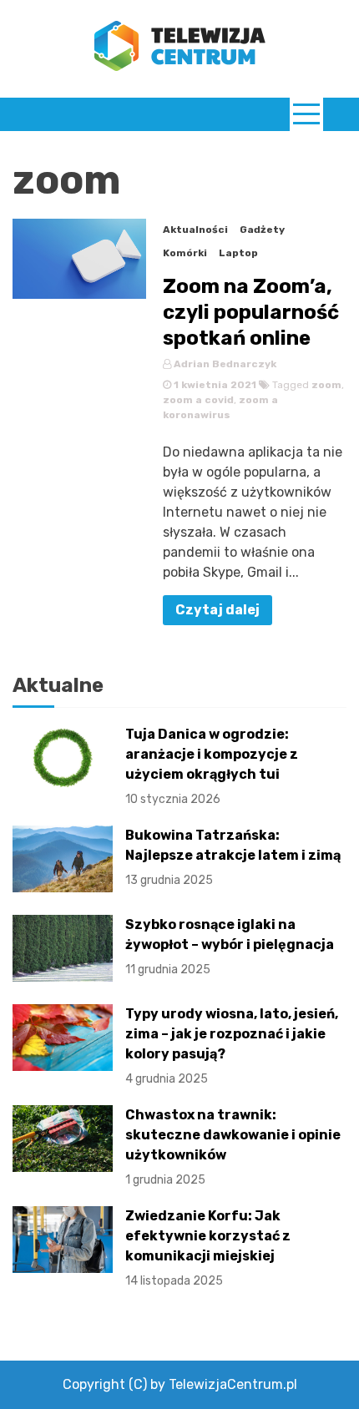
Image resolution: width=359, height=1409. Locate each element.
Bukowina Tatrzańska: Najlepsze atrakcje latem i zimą (233, 857)
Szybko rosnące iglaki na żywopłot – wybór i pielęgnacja (229, 947)
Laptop (238, 253)
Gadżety (262, 229)
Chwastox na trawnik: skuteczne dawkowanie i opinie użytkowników (233, 1147)
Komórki (185, 253)
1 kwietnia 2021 (213, 385)
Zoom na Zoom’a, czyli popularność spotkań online (251, 312)
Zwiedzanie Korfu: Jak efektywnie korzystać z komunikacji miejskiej (208, 1248)
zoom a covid (198, 400)
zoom (326, 385)
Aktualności (195, 229)
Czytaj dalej (217, 610)
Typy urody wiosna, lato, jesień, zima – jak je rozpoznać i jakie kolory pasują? (231, 1046)
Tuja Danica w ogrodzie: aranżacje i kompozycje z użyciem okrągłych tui (211, 766)
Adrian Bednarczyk (223, 364)
